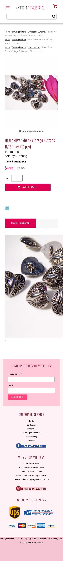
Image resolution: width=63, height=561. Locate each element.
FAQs (31, 421)
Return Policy (31, 436)
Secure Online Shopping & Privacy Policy (31, 479)
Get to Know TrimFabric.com (31, 467)
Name (10, 385)
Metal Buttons (34, 47)
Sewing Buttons (19, 32)
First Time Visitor (31, 463)
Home (7, 32)
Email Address (15, 374)
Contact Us (31, 425)
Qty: (7, 179)
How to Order (31, 428)
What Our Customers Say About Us (31, 475)
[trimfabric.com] (31, 8)
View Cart (31, 440)
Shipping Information (31, 432)
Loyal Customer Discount (31, 471)
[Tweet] (7, 209)
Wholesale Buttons (36, 32)
